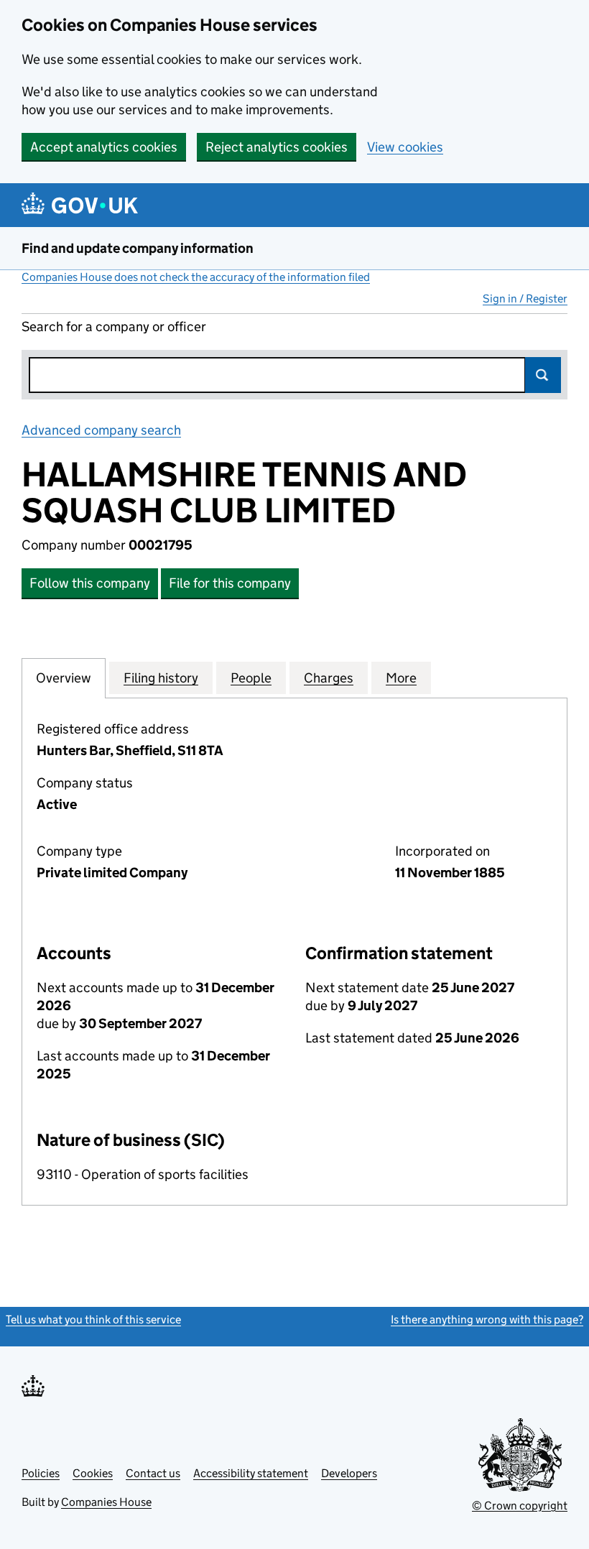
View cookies (405, 147)
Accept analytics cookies (103, 147)
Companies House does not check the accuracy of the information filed (196, 277)
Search (543, 375)
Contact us (153, 1473)
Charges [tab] (328, 678)
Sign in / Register (525, 298)
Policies (41, 1473)
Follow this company (89, 583)
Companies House (106, 1502)
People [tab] (251, 678)
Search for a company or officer (114, 326)
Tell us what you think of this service (93, 1319)
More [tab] (401, 678)
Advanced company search (101, 430)
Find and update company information (138, 248)
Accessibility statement (250, 1473)
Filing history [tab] (161, 678)
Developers (349, 1473)
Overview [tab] (63, 678)
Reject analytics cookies (276, 147)
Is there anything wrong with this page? (487, 1319)
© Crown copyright (519, 1505)
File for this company (230, 583)
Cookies (93, 1473)
